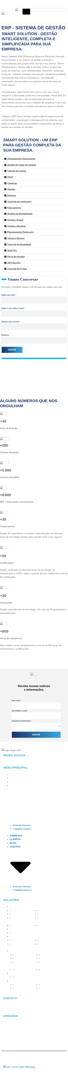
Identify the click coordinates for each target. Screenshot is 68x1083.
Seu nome (16, 700)
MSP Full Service (20, 910)
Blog (13, 782)
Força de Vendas (16, 256)
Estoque (11, 195)
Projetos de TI (46, 914)
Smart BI (16, 933)
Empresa (5, 335)
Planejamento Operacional (21, 158)
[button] (34, 159)
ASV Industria (18, 940)
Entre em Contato (22, 825)
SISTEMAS (15, 936)
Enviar (12, 350)
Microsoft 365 (18, 914)
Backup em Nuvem (21, 918)
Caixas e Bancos (16, 238)
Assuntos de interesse (21, 721)
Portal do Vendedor (49, 944)
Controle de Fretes (17, 268)
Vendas (11, 189)
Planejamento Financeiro (20, 232)
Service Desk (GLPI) (22, 925)
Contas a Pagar (15, 220)
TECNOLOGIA (17, 906)
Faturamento (14, 207)
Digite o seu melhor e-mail (12, 308)
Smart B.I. (12, 250)
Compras (12, 183)
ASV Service (13, 262)
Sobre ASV (16, 774)
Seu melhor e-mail (19, 711)
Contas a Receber (16, 226)
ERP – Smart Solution (50, 940)
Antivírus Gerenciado (49, 910)
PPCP (10, 177)
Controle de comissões (19, 201)
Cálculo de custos (16, 171)
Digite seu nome (8, 295)
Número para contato (10, 322)
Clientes (15, 778)
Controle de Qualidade (19, 244)
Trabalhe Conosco (22, 829)
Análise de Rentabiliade (19, 213)
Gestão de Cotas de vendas (21, 165)
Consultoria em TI (48, 925)
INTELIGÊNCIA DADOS (22, 929)
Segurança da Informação (45, 920)
